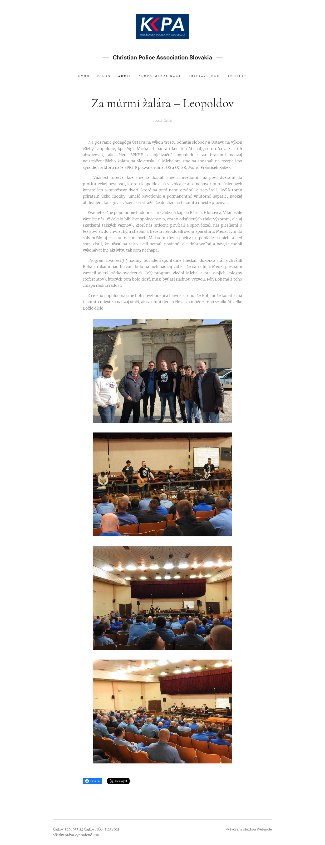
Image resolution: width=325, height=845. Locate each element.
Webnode (264, 829)
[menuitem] (86, 77)
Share (95, 781)
